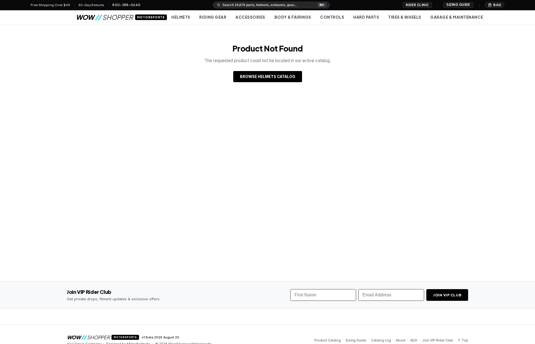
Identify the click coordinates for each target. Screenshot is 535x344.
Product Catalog (327, 340)
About (400, 340)
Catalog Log (381, 340)
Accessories (250, 17)
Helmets (180, 17)
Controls (332, 17)
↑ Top (463, 340)
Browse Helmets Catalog (267, 76)
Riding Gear (212, 17)
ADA (413, 340)
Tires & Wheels (404, 17)
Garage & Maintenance (456, 17)
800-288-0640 (126, 5)
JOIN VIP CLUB (447, 295)
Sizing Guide (458, 4)
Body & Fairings (292, 17)
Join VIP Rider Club (437, 340)
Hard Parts (366, 17)
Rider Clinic (417, 5)
